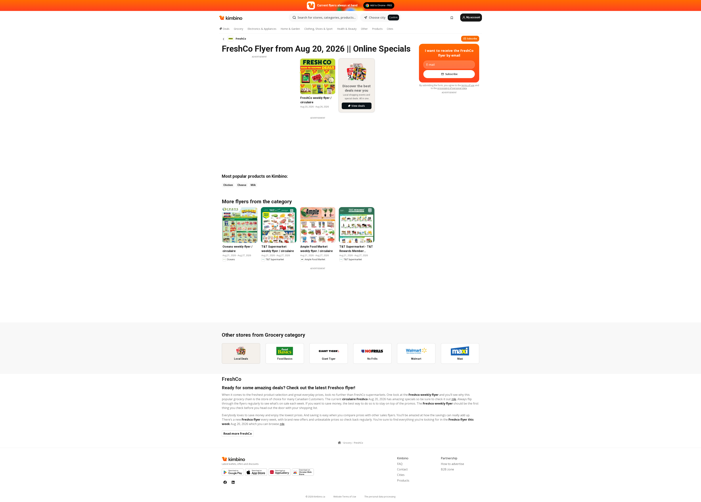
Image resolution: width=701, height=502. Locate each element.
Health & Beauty (347, 28)
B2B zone (447, 469)
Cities (390, 28)
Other (364, 28)
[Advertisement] (259, 83)
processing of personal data (452, 88)
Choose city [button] (377, 18)
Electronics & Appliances (262, 28)
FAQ (400, 464)
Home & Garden (290, 28)
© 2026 (315, 496)
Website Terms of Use (344, 496)
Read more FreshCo (237, 434)
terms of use (467, 85)
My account (473, 17)
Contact (402, 469)
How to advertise (452, 464)
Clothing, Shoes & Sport (318, 28)
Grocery (238, 28)
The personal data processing (379, 496)
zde (453, 399)
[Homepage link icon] (339, 442)
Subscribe (472, 38)
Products (377, 28)
